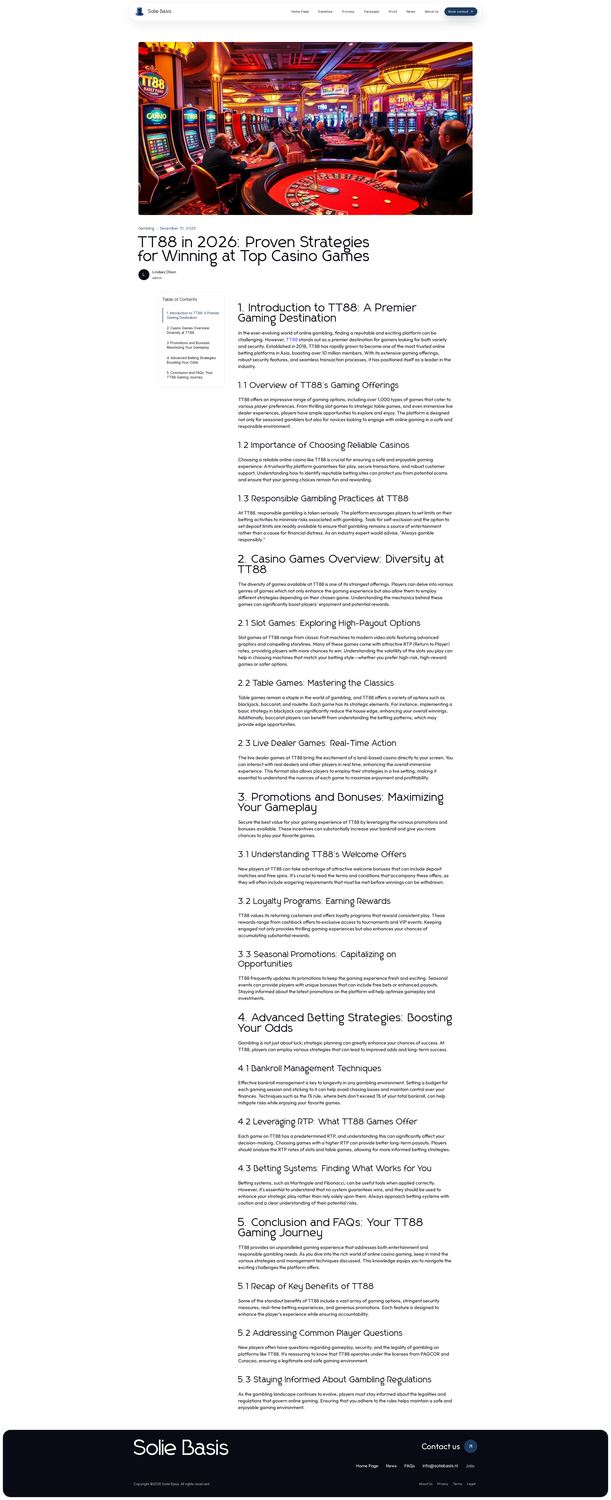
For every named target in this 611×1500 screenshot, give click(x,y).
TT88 (292, 339)
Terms (457, 1484)
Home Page (367, 1466)
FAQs (409, 1466)
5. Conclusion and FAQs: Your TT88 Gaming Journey (190, 375)
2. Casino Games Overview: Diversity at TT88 (188, 330)
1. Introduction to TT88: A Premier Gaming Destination (193, 315)
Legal (471, 1484)
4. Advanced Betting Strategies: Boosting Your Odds (191, 360)
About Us (425, 1484)
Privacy (442, 1484)
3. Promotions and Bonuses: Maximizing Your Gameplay (188, 345)
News (391, 1466)
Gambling (146, 228)
